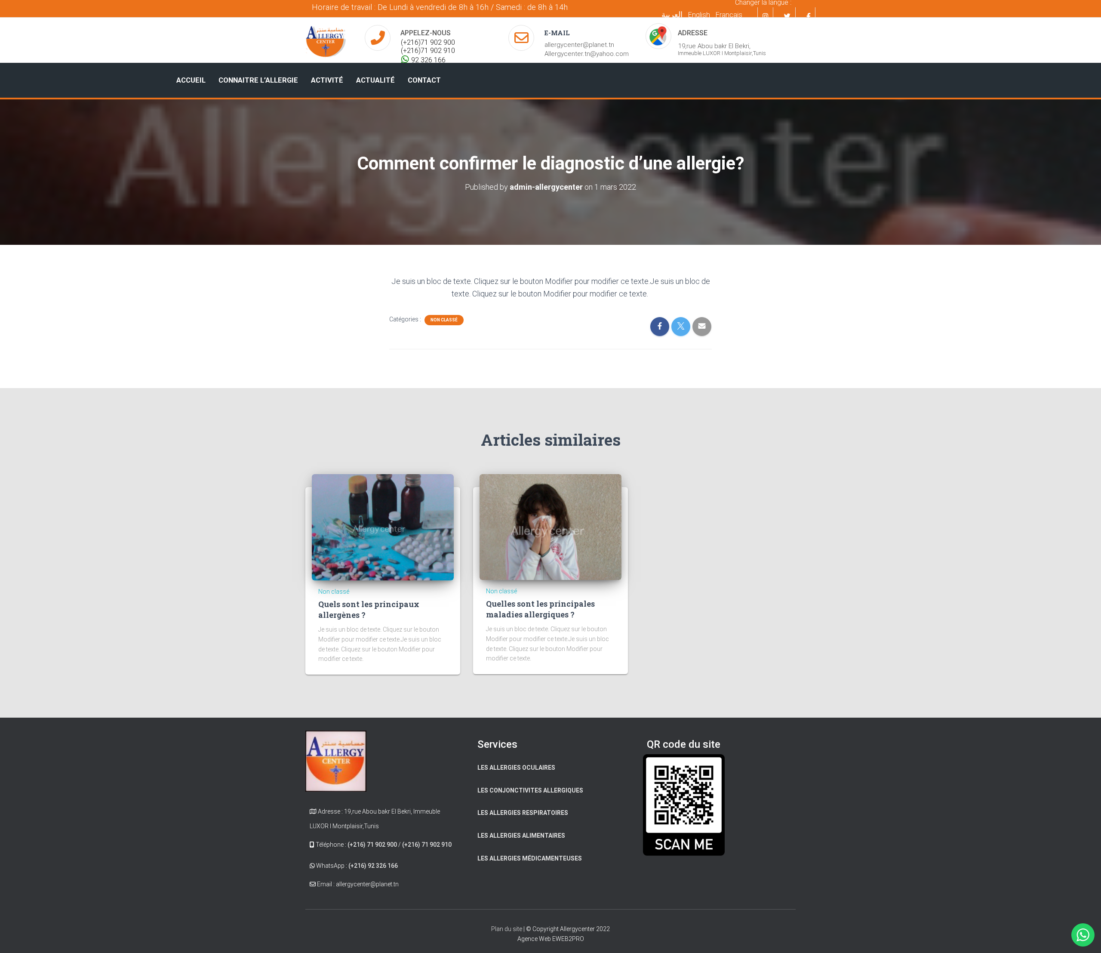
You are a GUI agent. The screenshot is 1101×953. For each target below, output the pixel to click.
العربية (672, 14)
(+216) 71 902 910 (427, 844)
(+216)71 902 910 (428, 50)
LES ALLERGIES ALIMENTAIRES (521, 835)
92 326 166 (428, 60)
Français (729, 15)
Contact (424, 80)
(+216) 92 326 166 (373, 865)
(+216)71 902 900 (428, 42)
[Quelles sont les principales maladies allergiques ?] (550, 526)
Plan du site (507, 928)
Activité (327, 80)
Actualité (375, 80)
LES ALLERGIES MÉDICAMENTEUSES (529, 858)
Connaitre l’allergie (258, 80)
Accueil (191, 80)
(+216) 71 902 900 (372, 844)
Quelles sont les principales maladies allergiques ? (540, 609)
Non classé (444, 320)
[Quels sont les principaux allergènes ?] (383, 526)
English (699, 15)
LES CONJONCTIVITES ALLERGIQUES (530, 790)
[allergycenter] (325, 40)
